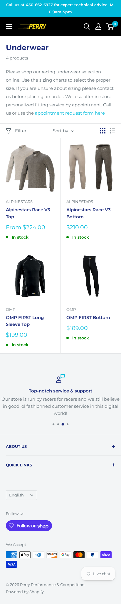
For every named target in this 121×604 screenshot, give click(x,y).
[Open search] (87, 26)
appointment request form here (70, 113)
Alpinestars (19, 201)
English (16, 495)
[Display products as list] (112, 130)
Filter (20, 130)
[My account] (98, 26)
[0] (110, 26)
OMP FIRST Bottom (88, 317)
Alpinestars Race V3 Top (28, 213)
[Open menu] (9, 26)
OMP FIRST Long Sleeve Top (25, 321)
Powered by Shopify (25, 591)
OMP (10, 309)
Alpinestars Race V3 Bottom (88, 213)
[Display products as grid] (102, 130)
